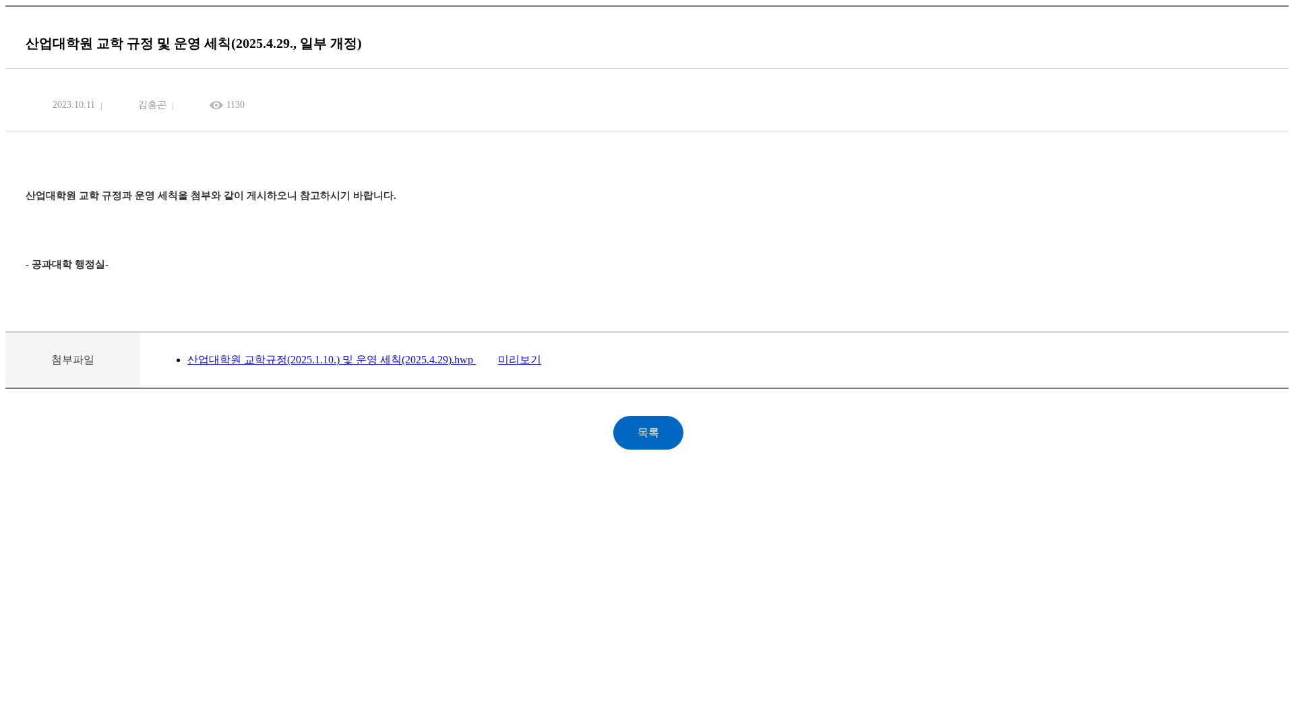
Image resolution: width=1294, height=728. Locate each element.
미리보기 (519, 359)
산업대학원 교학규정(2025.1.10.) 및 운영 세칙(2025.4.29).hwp (331, 359)
